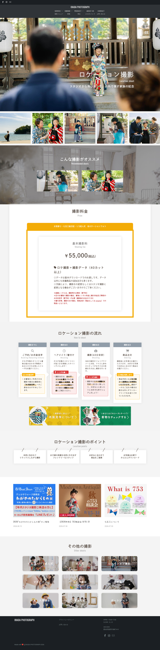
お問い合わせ (63, 624)
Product (77, 11)
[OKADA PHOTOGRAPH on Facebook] (3, 2)
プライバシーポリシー (66, 620)
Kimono (67, 11)
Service (58, 11)
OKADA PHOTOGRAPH (33, 644)
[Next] (153, 128)
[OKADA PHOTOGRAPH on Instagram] (6, 2)
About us (90, 11)
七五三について (112, 521)
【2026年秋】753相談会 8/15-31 (74, 521)
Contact (101, 11)
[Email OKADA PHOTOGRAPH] (10, 2)
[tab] (80, 109)
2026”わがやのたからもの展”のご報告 (31, 521)
